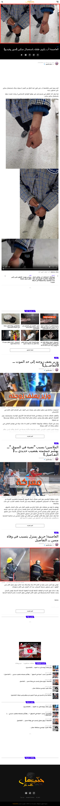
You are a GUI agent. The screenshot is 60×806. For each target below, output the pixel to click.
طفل (45, 272)
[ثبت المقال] (30, 55)
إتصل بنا (38, 797)
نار (39, 272)
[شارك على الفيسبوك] (38, 55)
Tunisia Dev (15, 804)
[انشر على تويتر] (34, 55)
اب (48, 272)
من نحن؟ (22, 797)
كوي (42, 272)
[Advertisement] (30, 77)
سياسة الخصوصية (30, 797)
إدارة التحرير (49, 64)
